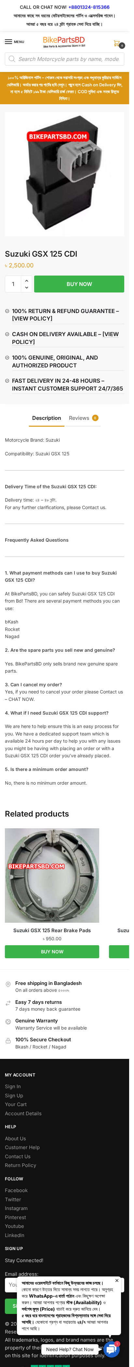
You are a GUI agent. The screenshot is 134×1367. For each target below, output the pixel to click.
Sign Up (14, 1095)
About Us (15, 1138)
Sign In (13, 1086)
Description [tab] (46, 418)
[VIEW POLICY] (32, 318)
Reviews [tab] (83, 418)
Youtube (14, 1226)
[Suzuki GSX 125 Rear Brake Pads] (52, 875)
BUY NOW (79, 284)
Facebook (16, 1190)
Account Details (23, 1113)
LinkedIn (14, 1235)
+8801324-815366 (89, 7)
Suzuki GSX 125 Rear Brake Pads (52, 930)
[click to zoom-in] (64, 174)
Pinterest (15, 1217)
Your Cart (16, 1104)
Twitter (13, 1199)
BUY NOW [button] (52, 951)
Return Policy (20, 1165)
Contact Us (18, 1156)
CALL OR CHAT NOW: (43, 7)
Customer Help (22, 1147)
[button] (26, 281)
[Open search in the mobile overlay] (64, 58)
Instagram (16, 1208)
